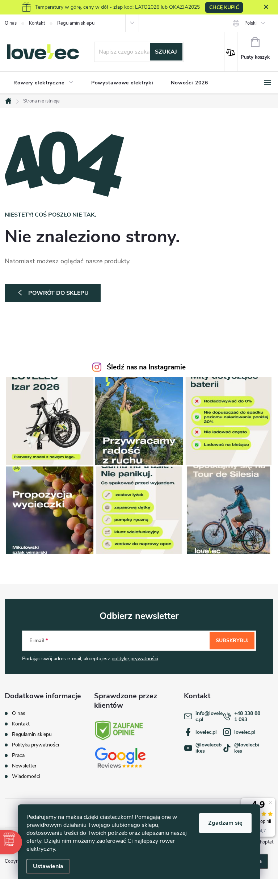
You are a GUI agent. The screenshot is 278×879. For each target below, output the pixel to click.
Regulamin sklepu (75, 23)
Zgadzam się (225, 823)
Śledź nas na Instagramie (146, 367)
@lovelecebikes (208, 747)
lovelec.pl (206, 732)
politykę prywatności (134, 658)
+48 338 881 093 (247, 716)
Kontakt (37, 23)
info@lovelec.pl (209, 716)
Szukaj (166, 52)
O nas (11, 23)
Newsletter (24, 765)
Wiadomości (26, 776)
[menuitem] (44, 83)
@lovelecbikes (246, 747)
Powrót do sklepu (58, 293)
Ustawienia (48, 866)
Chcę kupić (224, 7)
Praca (18, 755)
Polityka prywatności (35, 744)
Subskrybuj (232, 640)
